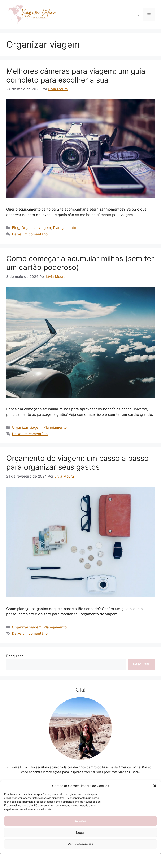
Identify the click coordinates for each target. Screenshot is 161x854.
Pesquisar (14, 656)
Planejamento (64, 228)
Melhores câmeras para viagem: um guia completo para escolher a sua (75, 75)
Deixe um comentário (30, 234)
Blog (15, 228)
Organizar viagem (36, 228)
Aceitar (80, 821)
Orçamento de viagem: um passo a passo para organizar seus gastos (77, 462)
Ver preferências (80, 844)
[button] (155, 786)
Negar (80, 833)
